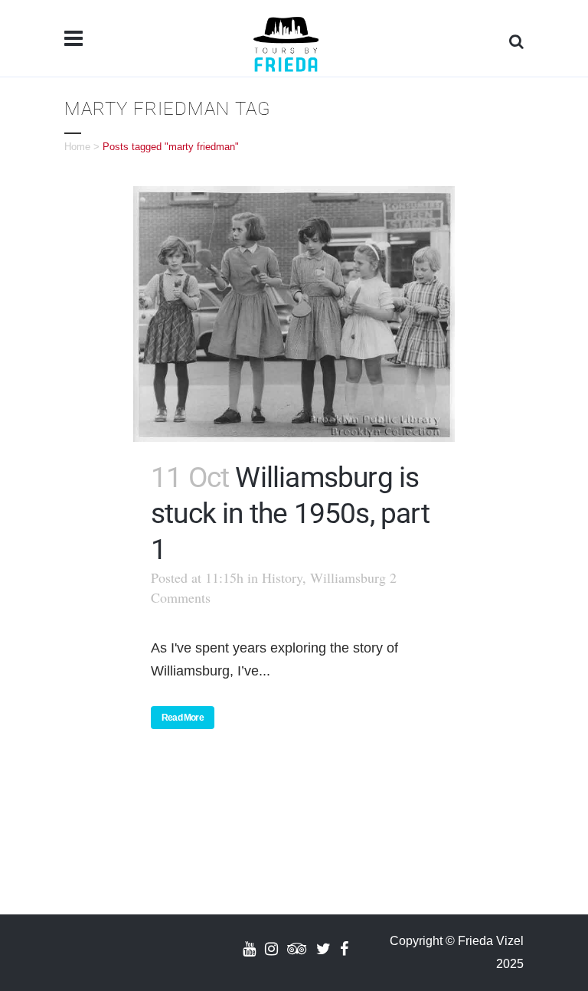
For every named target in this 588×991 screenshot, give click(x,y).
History (282, 577)
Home (77, 146)
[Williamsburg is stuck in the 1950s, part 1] (294, 314)
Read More (183, 717)
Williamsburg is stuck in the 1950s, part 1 (290, 513)
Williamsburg (348, 577)
